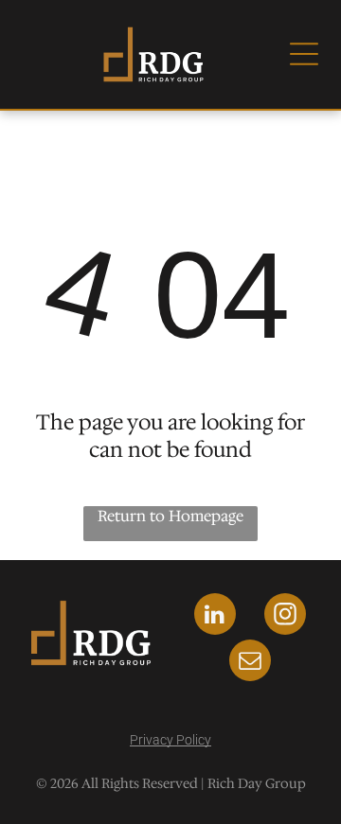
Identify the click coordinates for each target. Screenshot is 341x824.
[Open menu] (304, 54)
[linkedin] (215, 616)
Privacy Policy (170, 739)
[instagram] (285, 616)
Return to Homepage (170, 516)
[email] (250, 663)
